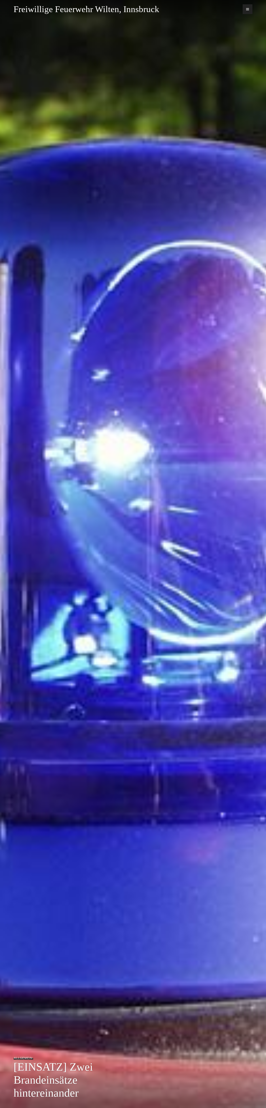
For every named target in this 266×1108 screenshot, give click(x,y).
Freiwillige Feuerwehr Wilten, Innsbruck (86, 9)
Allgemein (23, 1058)
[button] (247, 9)
